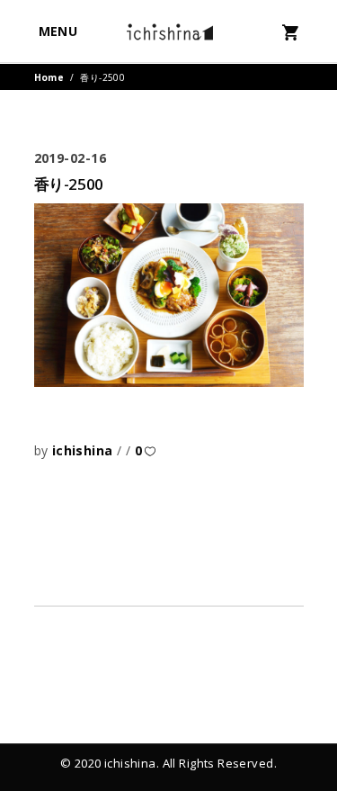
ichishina (84, 450)
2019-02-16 (70, 157)
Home (49, 77)
